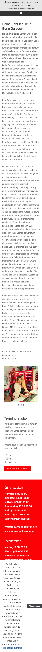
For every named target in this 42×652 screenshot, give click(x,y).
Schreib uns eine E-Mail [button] (17, 468)
